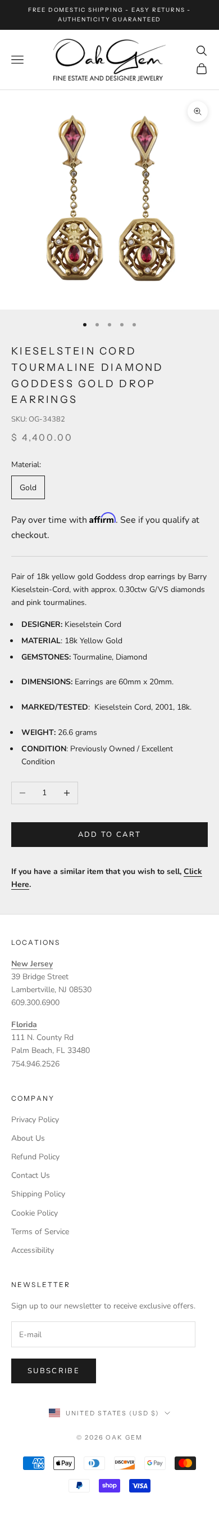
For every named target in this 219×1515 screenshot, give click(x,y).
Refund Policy (35, 1156)
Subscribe (54, 1371)
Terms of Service (40, 1231)
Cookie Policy (34, 1213)
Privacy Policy (35, 1119)
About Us (28, 1138)
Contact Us (30, 1175)
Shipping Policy (38, 1194)
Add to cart (110, 835)
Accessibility (32, 1250)
